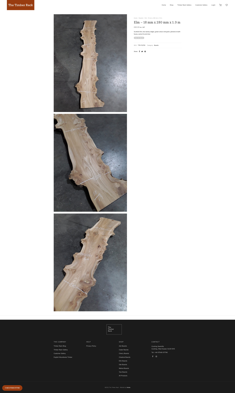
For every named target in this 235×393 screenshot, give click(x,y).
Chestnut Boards (124, 357)
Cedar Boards (123, 350)
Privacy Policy (91, 346)
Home (164, 5)
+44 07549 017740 (161, 352)
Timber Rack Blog (60, 346)
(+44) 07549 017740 (12, 388)
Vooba (128, 387)
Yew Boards (123, 372)
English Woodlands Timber (63, 357)
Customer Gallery (201, 5)
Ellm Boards (123, 361)
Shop (171, 5)
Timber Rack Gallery (184, 5)
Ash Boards (123, 346)
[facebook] (152, 356)
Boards (141, 18)
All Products (123, 376)
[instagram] (156, 356)
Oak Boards (123, 364)
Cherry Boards (124, 353)
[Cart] (220, 5)
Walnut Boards (124, 368)
